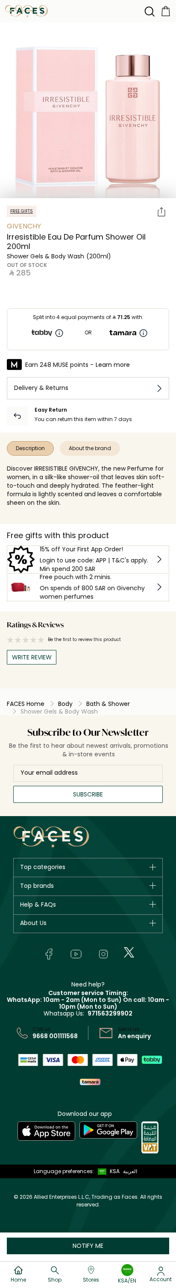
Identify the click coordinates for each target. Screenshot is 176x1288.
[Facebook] (49, 954)
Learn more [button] (113, 364)
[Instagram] (103, 954)
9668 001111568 (55, 1036)
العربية (130, 1171)
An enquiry (134, 1036)
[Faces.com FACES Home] (26, 10)
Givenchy (24, 226)
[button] (107, 1171)
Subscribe (88, 794)
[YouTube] (76, 954)
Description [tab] (30, 448)
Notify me (88, 1245)
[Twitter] (129, 952)
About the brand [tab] (90, 448)
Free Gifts (21, 211)
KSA (115, 1171)
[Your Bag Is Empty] (166, 10)
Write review (32, 657)
